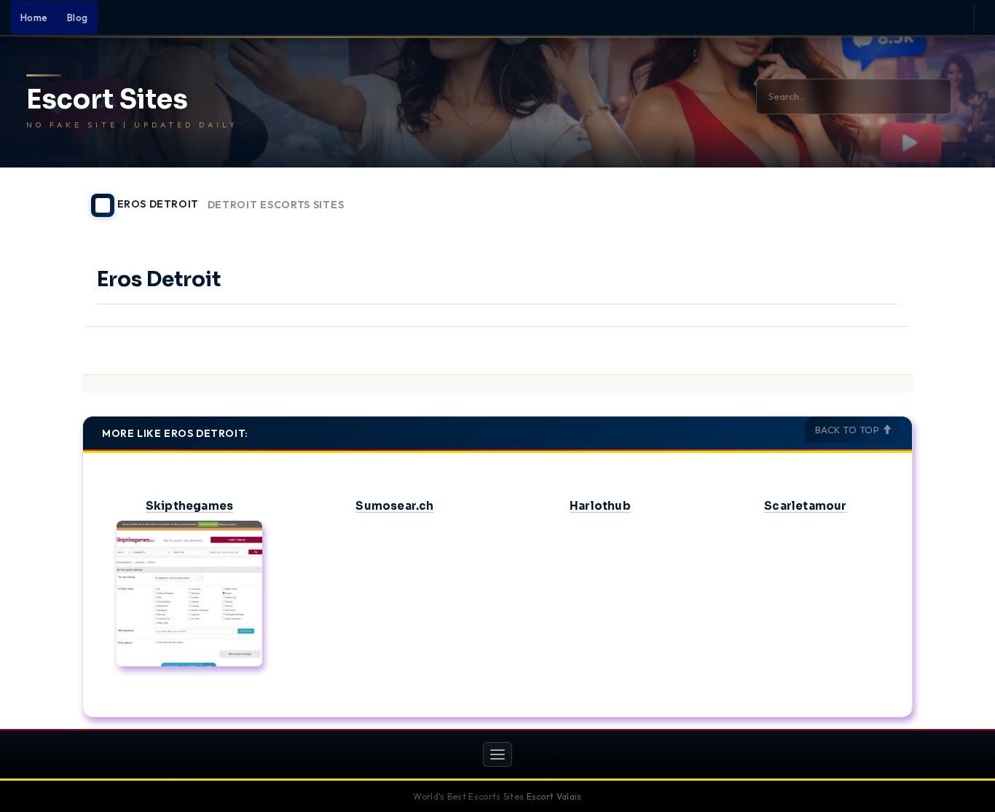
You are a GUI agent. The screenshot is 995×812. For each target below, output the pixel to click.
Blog (77, 17)
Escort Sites (107, 99)
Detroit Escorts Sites (276, 205)
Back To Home (875, 196)
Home (34, 17)
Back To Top (848, 429)
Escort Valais (554, 796)
